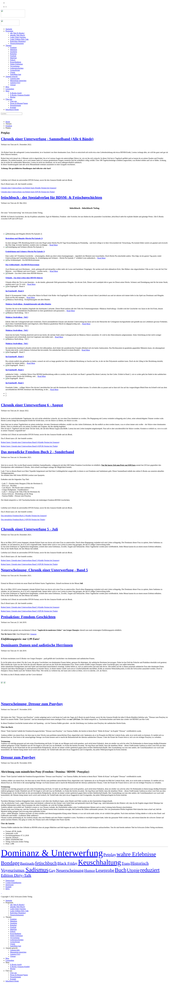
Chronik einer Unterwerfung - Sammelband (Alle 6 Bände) (47, 139)
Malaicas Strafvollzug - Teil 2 (17, 330)
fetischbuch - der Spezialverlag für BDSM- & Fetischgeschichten (51, 197)
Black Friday (67, 863)
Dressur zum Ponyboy (18, 757)
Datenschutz (10, 881)
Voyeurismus (15, 66)
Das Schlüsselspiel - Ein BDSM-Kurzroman (22, 265)
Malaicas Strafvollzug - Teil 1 (17, 343)
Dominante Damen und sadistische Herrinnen (37, 645)
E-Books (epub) (16, 93)
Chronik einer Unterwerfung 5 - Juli (29, 529)
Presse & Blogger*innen (19, 103)
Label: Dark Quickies (18, 37)
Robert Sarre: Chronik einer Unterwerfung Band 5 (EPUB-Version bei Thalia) (29, 564)
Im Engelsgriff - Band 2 (15, 370)
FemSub (13, 56)
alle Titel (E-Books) (17, 33)
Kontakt (13, 107)
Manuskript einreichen (18, 81)
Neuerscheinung (70, 870)
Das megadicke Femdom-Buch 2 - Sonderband (37, 452)
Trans (125, 863)
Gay (52, 870)
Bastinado (27, 863)
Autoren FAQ (15, 83)
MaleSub (13, 58)
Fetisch (12, 60)
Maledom (13, 50)
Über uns (9, 99)
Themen (8, 45)
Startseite (9, 29)
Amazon (33, 634)
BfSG (8, 889)
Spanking (13, 52)
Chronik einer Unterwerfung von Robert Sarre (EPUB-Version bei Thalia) (28, 192)
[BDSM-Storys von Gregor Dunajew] (5, 683)
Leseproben (10, 89)
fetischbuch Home (12, 110)
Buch (120, 870)
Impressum (9, 885)
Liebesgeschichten (16, 68)
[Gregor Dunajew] (2, 683)
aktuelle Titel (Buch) (17, 35)
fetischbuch (46, 863)
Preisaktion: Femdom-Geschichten (28, 617)
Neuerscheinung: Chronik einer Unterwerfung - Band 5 (44, 570)
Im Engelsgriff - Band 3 (15, 357)
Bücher (12, 97)
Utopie (12, 72)
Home (8, 122)
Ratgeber (13, 54)
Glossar (13, 85)
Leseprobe (105, 870)
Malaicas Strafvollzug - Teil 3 (17, 317)
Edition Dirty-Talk (16, 875)
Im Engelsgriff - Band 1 (15, 383)
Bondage (10, 863)
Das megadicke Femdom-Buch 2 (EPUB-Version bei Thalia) (23, 520)
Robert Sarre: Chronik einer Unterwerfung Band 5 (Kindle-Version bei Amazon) (30, 560)
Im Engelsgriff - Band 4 (15, 291)
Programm (9, 31)
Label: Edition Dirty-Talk (19, 39)
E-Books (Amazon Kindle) (20, 95)
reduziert (150, 870)
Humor (89, 870)
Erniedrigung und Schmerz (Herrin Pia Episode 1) (25, 251)
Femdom (13, 48)
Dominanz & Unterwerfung (52, 853)
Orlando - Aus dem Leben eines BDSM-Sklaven (24, 278)
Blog (7, 87)
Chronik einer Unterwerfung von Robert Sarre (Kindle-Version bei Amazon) (28, 188)
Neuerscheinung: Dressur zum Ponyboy (32, 704)
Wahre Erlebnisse (16, 64)
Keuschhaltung (15, 62)
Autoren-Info (15, 79)
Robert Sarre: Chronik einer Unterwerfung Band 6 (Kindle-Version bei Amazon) (30, 442)
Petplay (109, 854)
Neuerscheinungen (17, 43)
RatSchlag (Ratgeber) (18, 41)
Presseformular (15, 105)
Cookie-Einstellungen (13, 883)
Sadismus (37, 869)
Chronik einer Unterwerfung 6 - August (32, 405)
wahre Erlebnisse (136, 854)
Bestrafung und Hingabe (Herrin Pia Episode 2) (24, 238)
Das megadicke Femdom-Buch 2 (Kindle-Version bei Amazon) (24, 516)
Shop (7, 91)
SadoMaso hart (15, 74)
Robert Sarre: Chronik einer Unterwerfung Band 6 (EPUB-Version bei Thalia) (29, 446)
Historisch (139, 863)
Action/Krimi (15, 70)
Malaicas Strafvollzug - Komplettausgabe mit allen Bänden (28, 304)
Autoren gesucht (11, 76)
